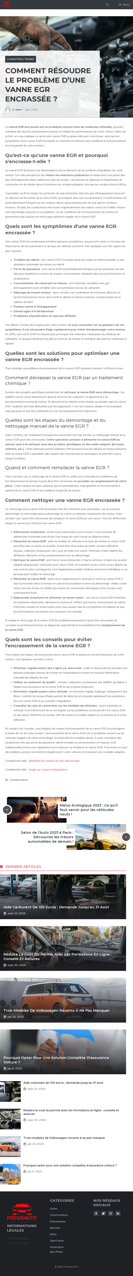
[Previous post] (7, 810)
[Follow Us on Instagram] (110, 1213)
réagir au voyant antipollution (48, 769)
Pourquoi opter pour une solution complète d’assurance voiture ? (70, 1165)
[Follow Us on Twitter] (103, 1213)
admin (18, 109)
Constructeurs (20, 59)
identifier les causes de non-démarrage (54, 760)
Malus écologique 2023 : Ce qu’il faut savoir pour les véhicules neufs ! (89, 809)
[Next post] (126, 837)
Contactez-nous (17, 1243)
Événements (58, 1221)
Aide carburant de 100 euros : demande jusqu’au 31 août (56, 907)
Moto (53, 1234)
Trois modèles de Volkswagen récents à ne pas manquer (56, 1010)
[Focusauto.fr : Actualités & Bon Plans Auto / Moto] (6, 4)
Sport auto (57, 1240)
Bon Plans (56, 1251)
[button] (107, 4)
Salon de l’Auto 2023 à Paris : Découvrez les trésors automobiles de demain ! (47, 837)
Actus (53, 1208)
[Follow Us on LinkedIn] (118, 1213)
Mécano (55, 1227)
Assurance (57, 1247)
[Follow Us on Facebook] (96, 1213)
